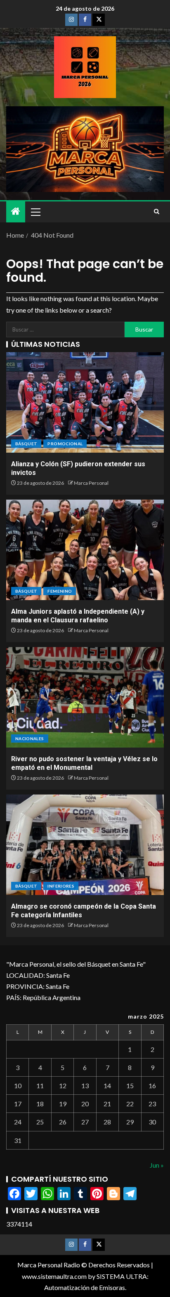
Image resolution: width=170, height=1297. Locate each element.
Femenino (59, 591)
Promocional (65, 443)
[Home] (15, 211)
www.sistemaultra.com (54, 1276)
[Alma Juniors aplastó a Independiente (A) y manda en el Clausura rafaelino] (85, 550)
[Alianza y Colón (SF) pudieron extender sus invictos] (85, 402)
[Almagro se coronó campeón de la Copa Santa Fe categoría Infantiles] (85, 845)
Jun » (157, 1165)
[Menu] (35, 211)
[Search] (156, 212)
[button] (35, 211)
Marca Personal (91, 483)
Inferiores (60, 885)
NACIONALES (29, 738)
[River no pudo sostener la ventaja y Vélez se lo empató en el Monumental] (85, 697)
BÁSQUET (26, 443)
